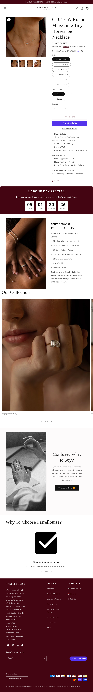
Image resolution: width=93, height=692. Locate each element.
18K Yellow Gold (62, 80)
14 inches (59, 94)
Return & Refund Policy (53, 610)
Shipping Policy (53, 617)
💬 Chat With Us (74, 589)
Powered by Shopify (25, 686)
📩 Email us (72, 594)
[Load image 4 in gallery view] (37, 63)
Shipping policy (76, 686)
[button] (4, 8)
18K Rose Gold (61, 85)
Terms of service (62, 686)
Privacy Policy (52, 604)
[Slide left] (8, 63)
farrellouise (15, 686)
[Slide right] (44, 63)
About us (50, 589)
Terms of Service (53, 594)
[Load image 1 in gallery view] (14, 63)
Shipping (66, 47)
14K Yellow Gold (62, 64)
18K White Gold (61, 75)
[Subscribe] (43, 658)
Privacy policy (50, 686)
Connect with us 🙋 (66, 488)
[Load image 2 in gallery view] (22, 63)
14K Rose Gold (61, 70)
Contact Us (51, 622)
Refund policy (39, 686)
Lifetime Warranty (54, 599)
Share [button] (56, 181)
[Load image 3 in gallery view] (30, 63)
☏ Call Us (72, 599)
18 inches (59, 99)
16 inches (73, 94)
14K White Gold (61, 59)
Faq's (49, 628)
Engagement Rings (10, 414)
